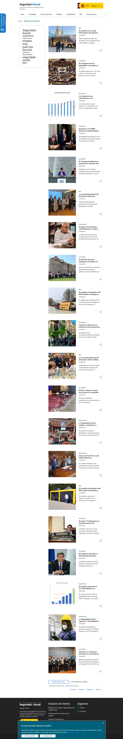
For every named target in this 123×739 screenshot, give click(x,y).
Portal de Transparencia (56, 719)
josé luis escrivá (28, 48)
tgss (25, 63)
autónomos (28, 36)
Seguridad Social (29, 32)
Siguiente (90, 689)
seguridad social (29, 59)
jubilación (26, 52)
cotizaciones (27, 38)
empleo (27, 40)
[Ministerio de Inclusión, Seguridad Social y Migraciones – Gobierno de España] (90, 5)
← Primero (72, 689)
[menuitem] (22, 14)
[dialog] (62, 730)
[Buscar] (106, 14)
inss (25, 44)
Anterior (81, 689)
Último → (99, 689)
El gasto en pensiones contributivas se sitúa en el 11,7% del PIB (89, 229)
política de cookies (73, 732)
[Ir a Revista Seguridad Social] (32, 4)
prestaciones (28, 54)
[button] (100, 50)
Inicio (20, 21)
